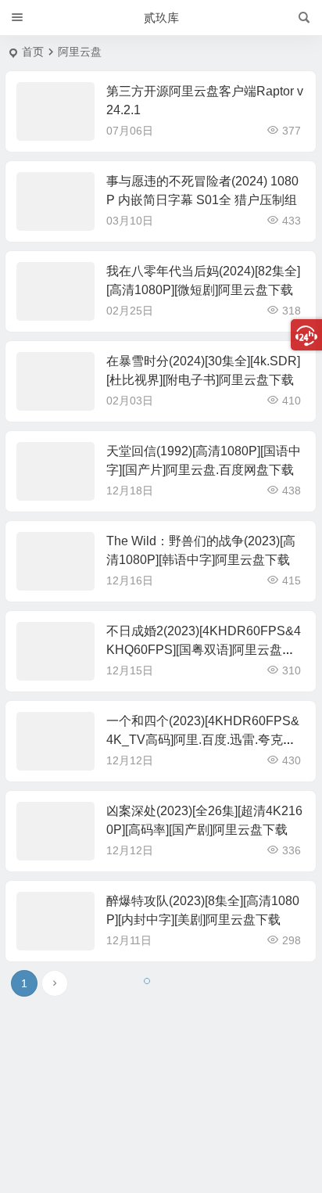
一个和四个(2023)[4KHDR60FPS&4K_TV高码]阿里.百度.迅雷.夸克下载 (202, 739)
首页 (33, 51)
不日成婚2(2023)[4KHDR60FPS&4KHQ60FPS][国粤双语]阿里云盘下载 (203, 649)
